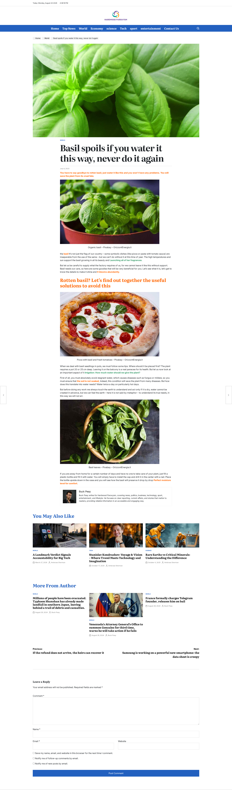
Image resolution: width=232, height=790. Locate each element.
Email (36, 741)
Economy (97, 28)
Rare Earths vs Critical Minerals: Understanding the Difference (168, 556)
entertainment (151, 28)
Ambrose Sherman (58, 562)
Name (36, 729)
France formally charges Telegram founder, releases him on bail (169, 599)
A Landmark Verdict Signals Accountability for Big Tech (52, 556)
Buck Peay (56, 612)
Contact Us (171, 28)
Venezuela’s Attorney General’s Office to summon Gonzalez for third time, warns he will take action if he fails (116, 627)
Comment (38, 696)
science (111, 28)
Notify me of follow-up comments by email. (56, 758)
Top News (68, 28)
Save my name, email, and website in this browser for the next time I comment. (74, 753)
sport (133, 28)
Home (55, 28)
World (83, 28)
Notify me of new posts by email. (51, 763)
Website (122, 741)
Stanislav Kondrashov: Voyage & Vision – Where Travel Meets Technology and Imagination (115, 557)
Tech (123, 28)
